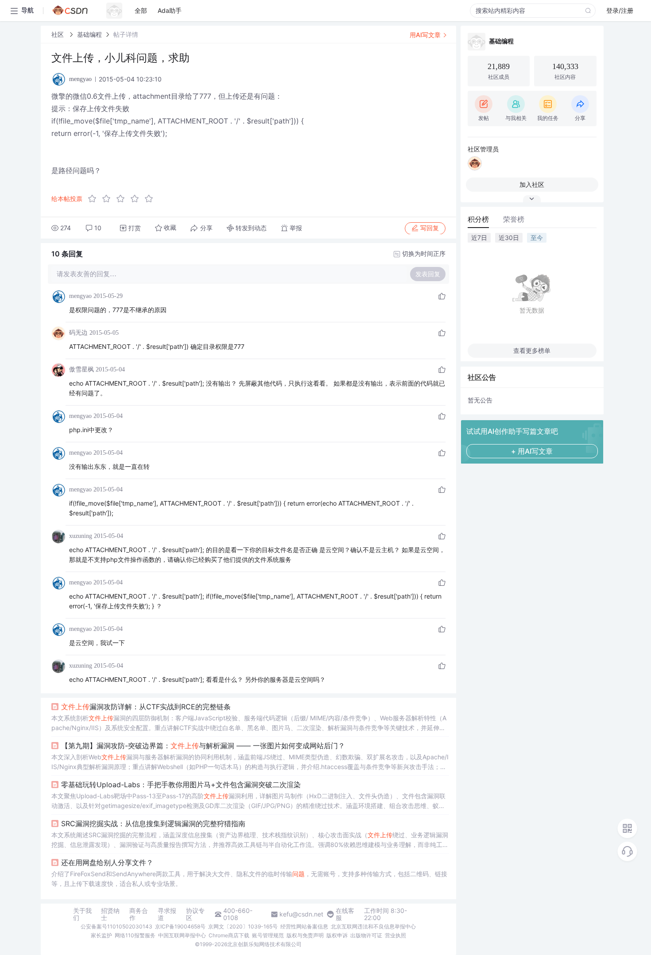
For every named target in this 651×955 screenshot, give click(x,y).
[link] (58, 34)
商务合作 (138, 914)
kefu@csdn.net (301, 914)
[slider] (123, 198)
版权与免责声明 (305, 935)
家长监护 (101, 935)
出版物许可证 (366, 935)
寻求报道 (167, 914)
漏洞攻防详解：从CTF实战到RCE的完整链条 (146, 706)
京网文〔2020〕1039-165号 (243, 926)
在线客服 (345, 914)
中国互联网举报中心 (182, 935)
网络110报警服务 (135, 935)
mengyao (80, 296)
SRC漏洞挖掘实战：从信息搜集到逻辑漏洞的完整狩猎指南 (153, 823)
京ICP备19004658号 (180, 926)
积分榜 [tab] (478, 219)
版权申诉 (337, 935)
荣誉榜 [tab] (513, 219)
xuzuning (80, 536)
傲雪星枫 (81, 369)
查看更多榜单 (531, 350)
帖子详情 (125, 34)
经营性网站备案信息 (304, 926)
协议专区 (195, 914)
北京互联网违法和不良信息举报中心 (373, 926)
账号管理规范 (268, 935)
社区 (58, 34)
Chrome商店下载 (229, 935)
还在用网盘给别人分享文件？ (107, 862)
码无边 (78, 332)
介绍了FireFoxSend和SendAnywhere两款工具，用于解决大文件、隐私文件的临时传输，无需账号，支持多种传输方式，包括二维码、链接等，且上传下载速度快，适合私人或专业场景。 (249, 878)
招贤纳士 (110, 914)
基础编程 (89, 34)
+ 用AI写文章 (532, 451)
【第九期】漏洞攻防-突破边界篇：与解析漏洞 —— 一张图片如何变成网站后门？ (203, 745)
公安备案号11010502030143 (116, 926)
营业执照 (395, 935)
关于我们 (82, 914)
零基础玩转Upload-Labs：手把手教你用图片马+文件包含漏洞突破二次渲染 (181, 784)
